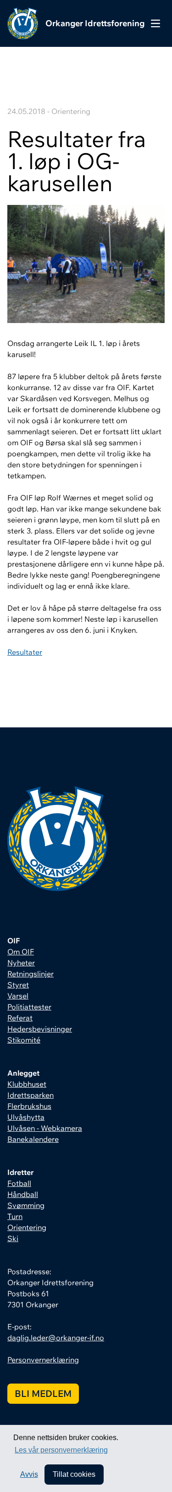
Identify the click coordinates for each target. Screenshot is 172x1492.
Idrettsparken (30, 1095)
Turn (14, 1216)
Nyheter (21, 962)
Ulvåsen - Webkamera (44, 1128)
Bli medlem (43, 1393)
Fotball (19, 1183)
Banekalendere (33, 1139)
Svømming (25, 1205)
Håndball (22, 1194)
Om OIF (20, 951)
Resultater (24, 652)
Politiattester (29, 1006)
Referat (20, 1017)
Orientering (26, 1227)
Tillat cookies (74, 1474)
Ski (12, 1238)
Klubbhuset (26, 1084)
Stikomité (23, 1039)
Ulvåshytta (25, 1117)
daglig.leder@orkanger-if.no (55, 1337)
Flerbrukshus (29, 1106)
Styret (18, 984)
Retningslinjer (30, 973)
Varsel (17, 995)
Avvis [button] (29, 1474)
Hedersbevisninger (39, 1028)
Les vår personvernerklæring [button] (61, 1450)
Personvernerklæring (43, 1359)
